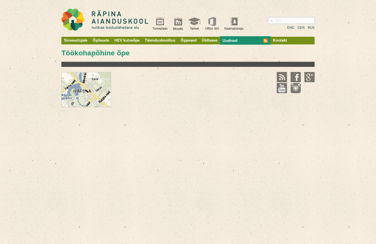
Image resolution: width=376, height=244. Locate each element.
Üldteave (209, 40)
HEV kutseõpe (127, 40)
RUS (311, 28)
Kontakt (280, 40)
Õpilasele (101, 40)
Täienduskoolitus (160, 40)
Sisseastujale (75, 40)
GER (301, 28)
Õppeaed (189, 40)
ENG (290, 28)
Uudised (230, 40)
